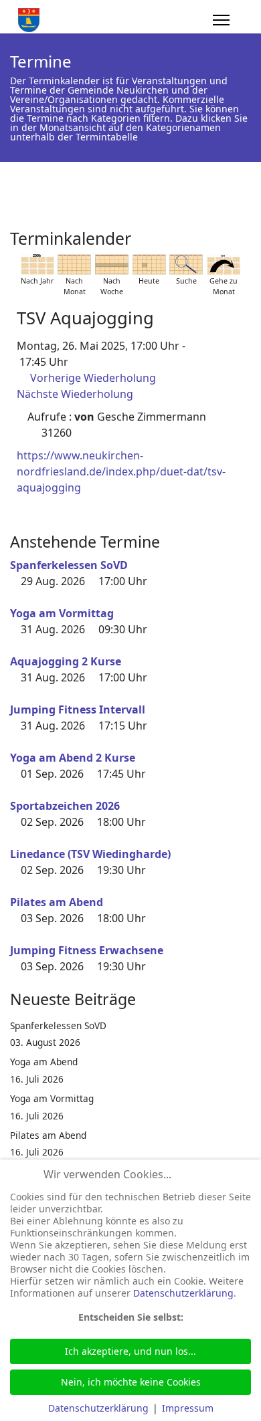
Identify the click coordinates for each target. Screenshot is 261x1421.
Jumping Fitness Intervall (77, 709)
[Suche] (186, 264)
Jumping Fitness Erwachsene (86, 950)
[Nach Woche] (111, 264)
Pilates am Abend (56, 902)
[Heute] (149, 264)
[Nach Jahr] (37, 264)
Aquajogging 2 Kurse (65, 661)
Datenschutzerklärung (183, 1293)
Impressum (187, 1408)
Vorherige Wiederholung (93, 377)
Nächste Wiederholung (75, 394)
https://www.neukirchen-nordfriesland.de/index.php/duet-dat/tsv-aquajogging (121, 471)
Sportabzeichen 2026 (65, 805)
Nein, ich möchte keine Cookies (131, 1382)
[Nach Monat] (74, 264)
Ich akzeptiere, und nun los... (130, 1351)
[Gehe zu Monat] (223, 264)
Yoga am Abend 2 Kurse (72, 757)
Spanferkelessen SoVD (69, 565)
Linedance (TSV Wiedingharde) (90, 854)
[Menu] (221, 20)
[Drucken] (247, 233)
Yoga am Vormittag (62, 613)
